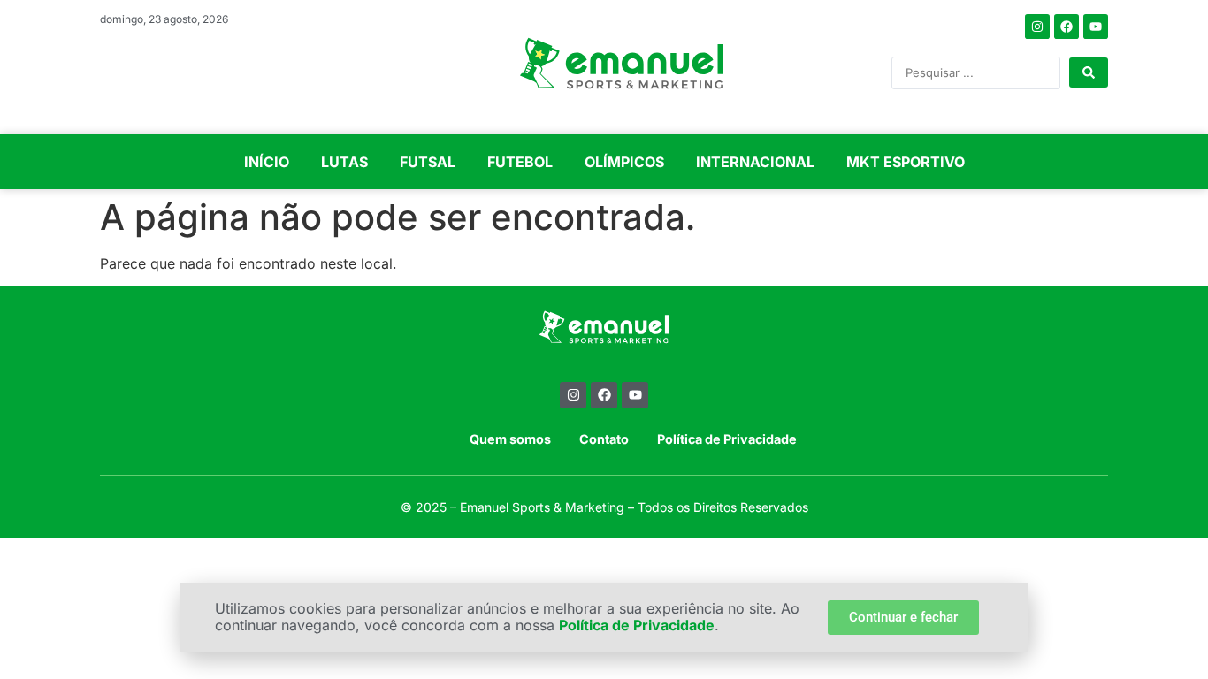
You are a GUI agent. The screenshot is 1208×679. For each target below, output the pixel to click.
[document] (604, 339)
